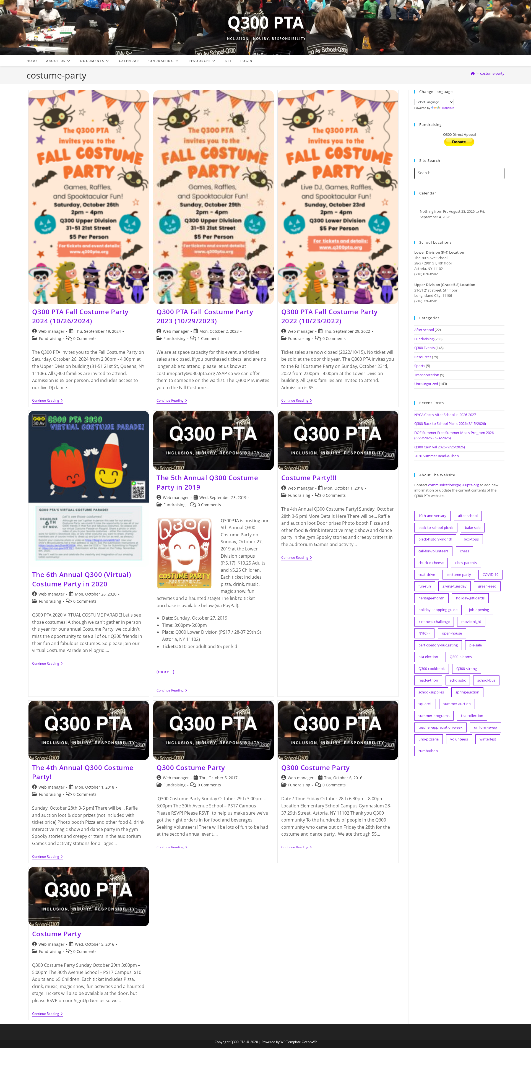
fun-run (424, 586)
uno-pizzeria (428, 739)
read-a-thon (428, 680)
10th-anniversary (432, 515)
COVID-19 (490, 574)
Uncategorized (426, 383)
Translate (447, 108)
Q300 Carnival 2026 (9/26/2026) (439, 447)
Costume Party (56, 933)
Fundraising (50, 338)
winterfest (488, 739)
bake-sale (472, 527)
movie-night (471, 621)
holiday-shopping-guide (437, 609)
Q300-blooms (461, 656)
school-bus (486, 680)
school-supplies (431, 692)
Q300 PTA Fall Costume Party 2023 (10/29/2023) (205, 316)
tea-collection (472, 715)
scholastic (458, 680)
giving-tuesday (454, 586)
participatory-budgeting (438, 645)
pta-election (428, 656)
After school (424, 329)
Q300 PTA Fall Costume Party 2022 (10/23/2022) (329, 316)
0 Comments (85, 338)
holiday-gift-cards (470, 598)
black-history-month (435, 539)
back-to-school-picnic (435, 527)
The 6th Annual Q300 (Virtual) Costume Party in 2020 (81, 579)
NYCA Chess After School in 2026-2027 (445, 414)
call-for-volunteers (433, 551)
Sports (419, 365)
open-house (452, 633)
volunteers (459, 739)
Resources (422, 356)
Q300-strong (466, 668)
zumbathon (428, 750)
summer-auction (457, 703)
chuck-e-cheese (431, 562)
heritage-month (431, 598)
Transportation (426, 374)
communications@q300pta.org (453, 484)
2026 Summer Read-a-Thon (436, 455)
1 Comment (208, 338)
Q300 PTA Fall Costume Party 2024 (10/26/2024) (80, 316)
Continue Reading (47, 401)
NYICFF (424, 633)
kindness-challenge (434, 621)
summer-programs (433, 715)
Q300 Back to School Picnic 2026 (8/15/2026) (450, 423)
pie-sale (475, 645)
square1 (425, 703)
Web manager (51, 331)
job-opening (479, 609)
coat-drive (426, 574)
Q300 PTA (265, 22)
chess (464, 551)
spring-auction (467, 692)
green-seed (487, 586)
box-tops (471, 539)
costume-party (492, 73)
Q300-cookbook (431, 668)
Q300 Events (424, 347)
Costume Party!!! (309, 477)
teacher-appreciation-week (440, 727)
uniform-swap (485, 727)
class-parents (466, 562)
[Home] (473, 73)
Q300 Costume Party (191, 767)
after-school (468, 515)
